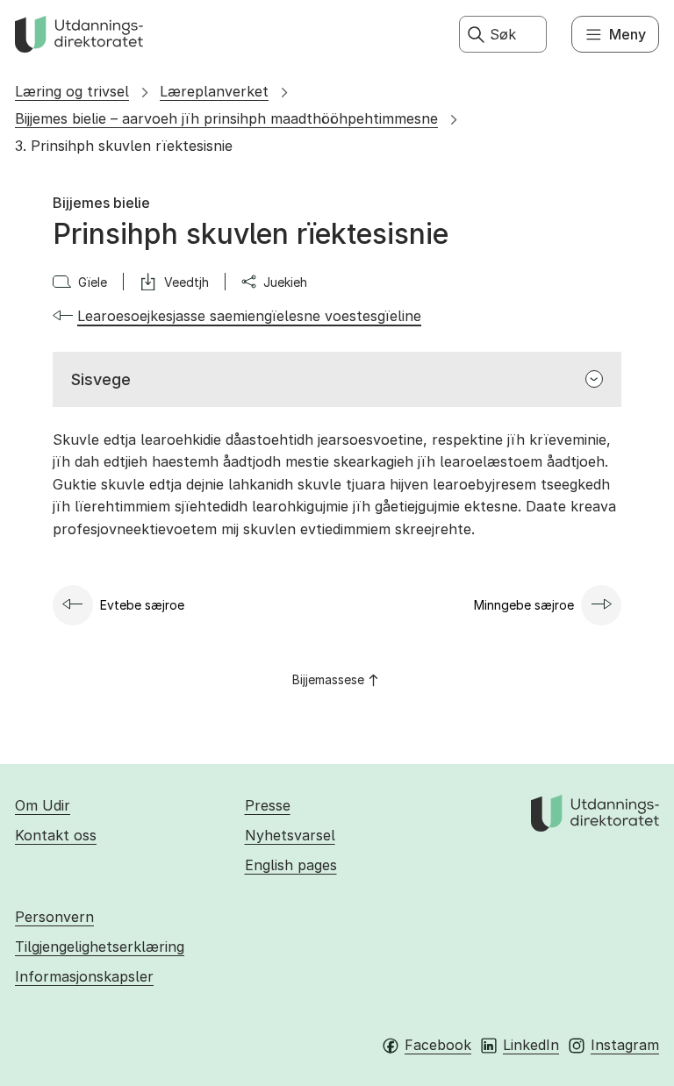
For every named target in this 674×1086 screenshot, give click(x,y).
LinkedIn (531, 1045)
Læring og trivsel (72, 91)
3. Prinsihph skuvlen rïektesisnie (124, 145)
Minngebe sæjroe (524, 604)
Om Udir (42, 805)
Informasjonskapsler (84, 976)
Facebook (438, 1045)
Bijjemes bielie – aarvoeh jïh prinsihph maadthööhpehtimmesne (226, 118)
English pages (291, 865)
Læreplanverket (214, 91)
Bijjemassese (328, 679)
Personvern (54, 916)
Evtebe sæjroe (142, 604)
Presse (267, 805)
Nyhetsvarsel (290, 835)
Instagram (625, 1045)
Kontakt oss (56, 835)
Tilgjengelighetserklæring (99, 946)
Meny (627, 34)
